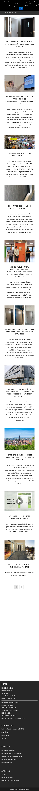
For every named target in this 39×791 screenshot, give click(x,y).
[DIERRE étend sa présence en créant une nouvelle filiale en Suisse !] (19, 439)
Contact (4, 738)
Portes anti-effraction (8, 750)
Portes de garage (7, 762)
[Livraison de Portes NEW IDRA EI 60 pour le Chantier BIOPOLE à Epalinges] (19, 315)
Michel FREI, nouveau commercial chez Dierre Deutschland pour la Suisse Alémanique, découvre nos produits (19, 271)
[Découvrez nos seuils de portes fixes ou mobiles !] (19, 193)
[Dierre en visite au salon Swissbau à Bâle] (19, 142)
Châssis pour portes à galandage (12, 756)
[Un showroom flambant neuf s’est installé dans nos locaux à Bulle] (19, 27)
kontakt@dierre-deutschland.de (15, 718)
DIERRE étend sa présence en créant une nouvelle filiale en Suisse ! (19, 457)
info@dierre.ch (10, 698)
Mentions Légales (7, 777)
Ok (21, 8)
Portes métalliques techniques (11, 753)
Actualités (5, 732)
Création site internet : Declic (10, 780)
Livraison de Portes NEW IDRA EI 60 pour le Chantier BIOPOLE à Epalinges (19, 331)
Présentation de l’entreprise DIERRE (13, 729)
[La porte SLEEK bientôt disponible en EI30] (19, 501)
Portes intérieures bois (9, 759)
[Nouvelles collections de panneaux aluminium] (19, 550)
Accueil (4, 774)
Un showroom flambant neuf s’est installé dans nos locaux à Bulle (19, 44)
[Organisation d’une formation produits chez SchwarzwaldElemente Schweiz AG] (19, 83)
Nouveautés (5, 735)
